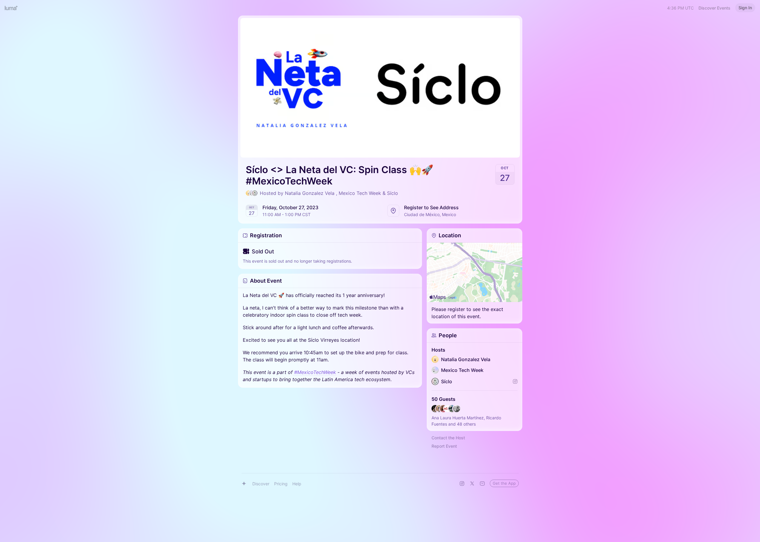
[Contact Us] (482, 483)
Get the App (504, 483)
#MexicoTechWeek (315, 372)
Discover (260, 483)
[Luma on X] (472, 483)
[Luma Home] (11, 8)
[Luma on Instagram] (462, 483)
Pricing (281, 483)
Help (296, 483)
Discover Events (714, 7)
